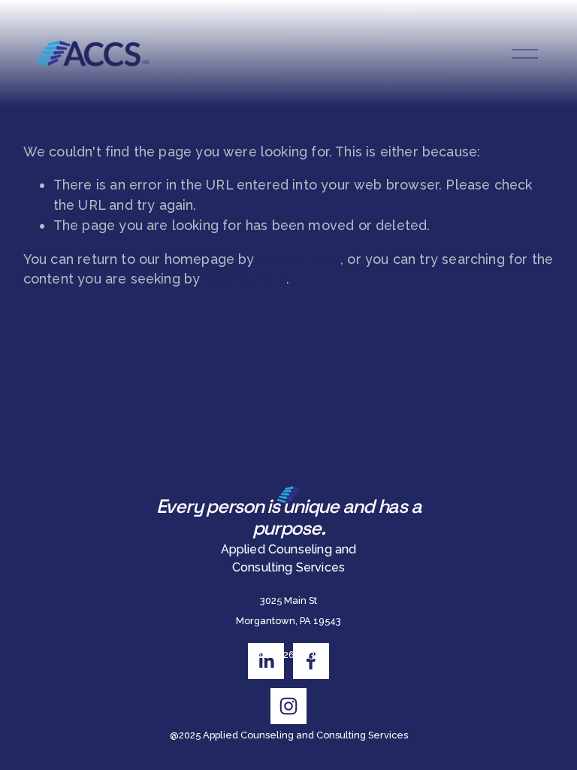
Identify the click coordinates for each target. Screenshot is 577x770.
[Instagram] (288, 706)
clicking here (299, 259)
